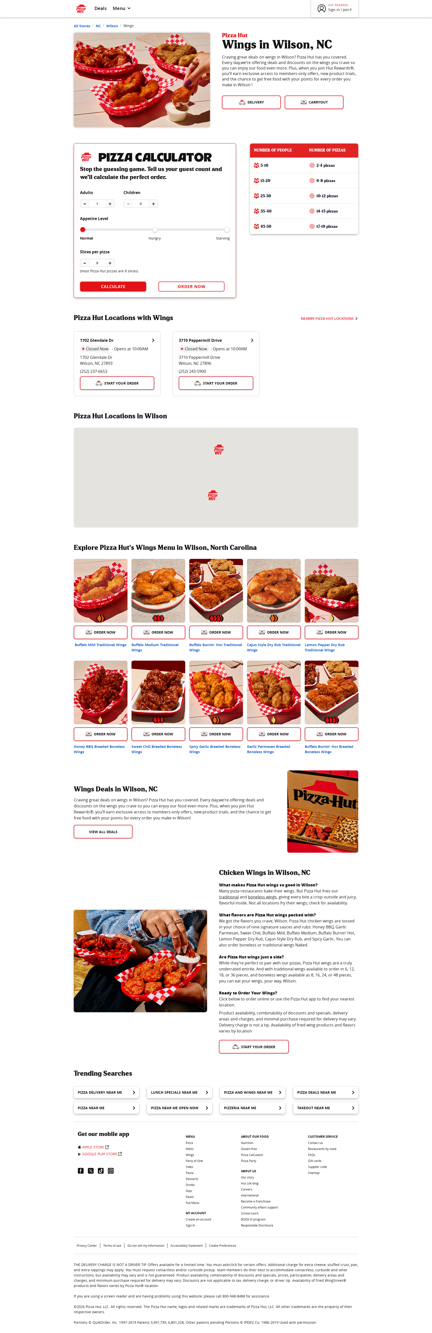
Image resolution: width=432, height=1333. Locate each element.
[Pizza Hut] (213, 495)
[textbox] (174, 809)
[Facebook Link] (83, 1171)
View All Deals (103, 831)
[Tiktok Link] (103, 1171)
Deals (100, 8)
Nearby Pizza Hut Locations (327, 318)
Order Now (191, 286)
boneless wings (262, 897)
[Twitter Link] (93, 1171)
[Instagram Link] (113, 1171)
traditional (229, 897)
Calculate (113, 286)
